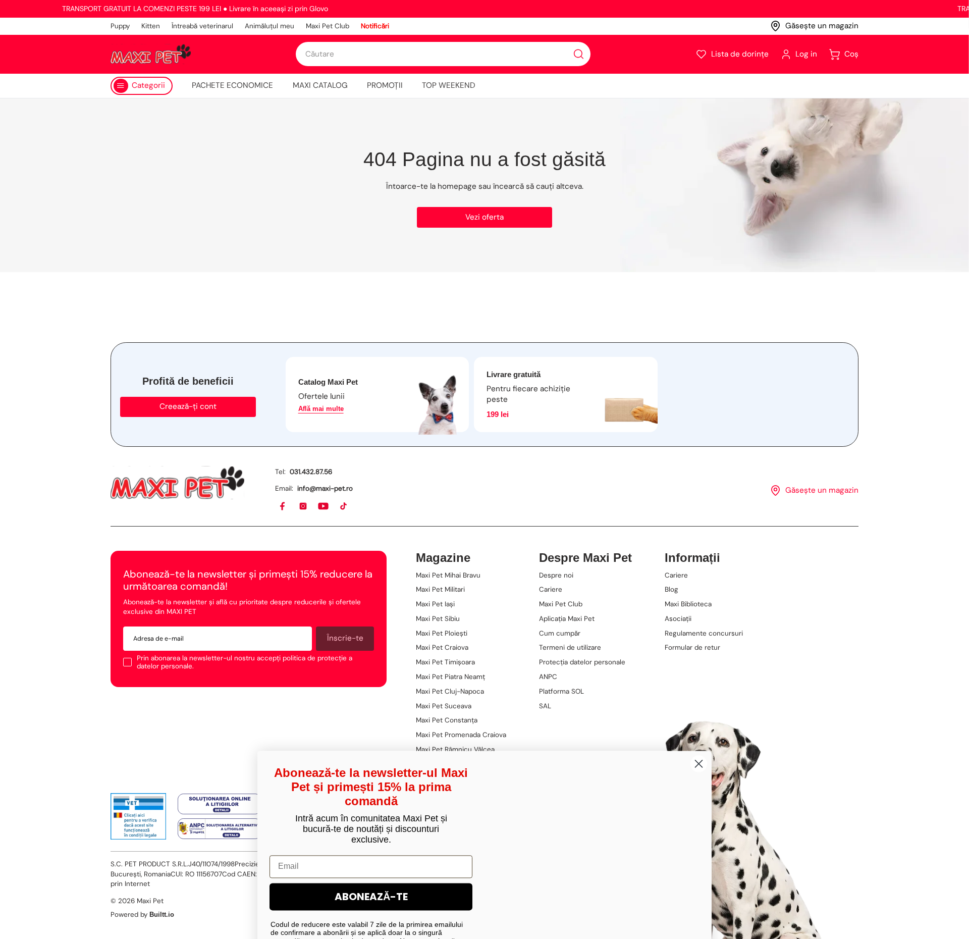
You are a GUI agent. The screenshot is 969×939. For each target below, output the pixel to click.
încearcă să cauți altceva (537, 186)
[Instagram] (303, 506)
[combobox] (443, 54)
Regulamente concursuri (704, 633)
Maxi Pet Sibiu (438, 618)
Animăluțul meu (269, 26)
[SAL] (219, 828)
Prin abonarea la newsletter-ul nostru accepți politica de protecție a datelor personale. (244, 662)
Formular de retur (692, 647)
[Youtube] (324, 506)
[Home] (177, 482)
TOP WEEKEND (448, 85)
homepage (457, 186)
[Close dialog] (699, 689)
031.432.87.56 (311, 471)
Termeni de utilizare (570, 647)
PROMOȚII (385, 85)
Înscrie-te (345, 638)
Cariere (550, 589)
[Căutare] (578, 54)
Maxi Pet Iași (435, 604)
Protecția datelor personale (582, 662)
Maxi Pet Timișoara (445, 662)
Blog (671, 589)
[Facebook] (283, 506)
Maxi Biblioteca (688, 604)
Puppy (120, 26)
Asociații (678, 618)
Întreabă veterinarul (202, 26)
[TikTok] (344, 506)
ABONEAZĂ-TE (371, 822)
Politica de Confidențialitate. (407, 909)
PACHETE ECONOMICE (232, 85)
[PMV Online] (139, 816)
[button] (732, 54)
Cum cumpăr (559, 633)
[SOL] (219, 804)
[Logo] (151, 54)
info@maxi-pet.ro (325, 488)
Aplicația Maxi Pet (567, 618)
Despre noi (556, 575)
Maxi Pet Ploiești (441, 633)
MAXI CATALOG (320, 85)
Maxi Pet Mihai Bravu (448, 575)
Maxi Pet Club (327, 26)
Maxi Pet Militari (440, 589)
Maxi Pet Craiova (442, 647)
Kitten (150, 26)
